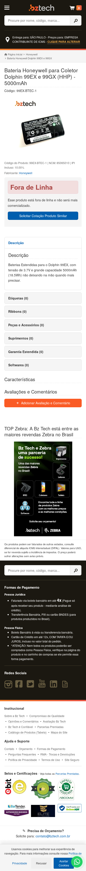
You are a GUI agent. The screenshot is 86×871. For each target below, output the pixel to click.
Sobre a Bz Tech (14, 716)
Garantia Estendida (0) (25, 351)
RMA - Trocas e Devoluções (57, 754)
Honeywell (31, 54)
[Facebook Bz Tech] (19, 686)
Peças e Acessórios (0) (26, 325)
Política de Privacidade (22, 760)
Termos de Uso (50, 760)
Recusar (41, 863)
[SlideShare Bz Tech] (66, 686)
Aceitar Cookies (64, 863)
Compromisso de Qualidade (46, 716)
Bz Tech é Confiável (20, 727)
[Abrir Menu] (9, 7)
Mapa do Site (59, 732)
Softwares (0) (18, 365)
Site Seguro (72, 760)
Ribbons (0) (17, 311)
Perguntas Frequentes (22, 754)
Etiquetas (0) (18, 298)
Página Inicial (15, 54)
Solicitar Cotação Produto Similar (43, 215)
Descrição (16, 242)
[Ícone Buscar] (75, 20)
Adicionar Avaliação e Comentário (45, 403)
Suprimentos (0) (20, 338)
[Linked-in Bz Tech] (54, 686)
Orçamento (26, 749)
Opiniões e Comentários (23, 721)
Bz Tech (41, 8)
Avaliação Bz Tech (54, 721)
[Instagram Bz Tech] (9, 686)
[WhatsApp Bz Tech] (77, 862)
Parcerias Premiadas (50, 727)
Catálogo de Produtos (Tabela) (27, 732)
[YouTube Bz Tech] (42, 686)
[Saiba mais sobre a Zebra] (43, 489)
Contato (9, 749)
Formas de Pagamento (51, 749)
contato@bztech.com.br (53, 836)
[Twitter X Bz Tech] (31, 686)
